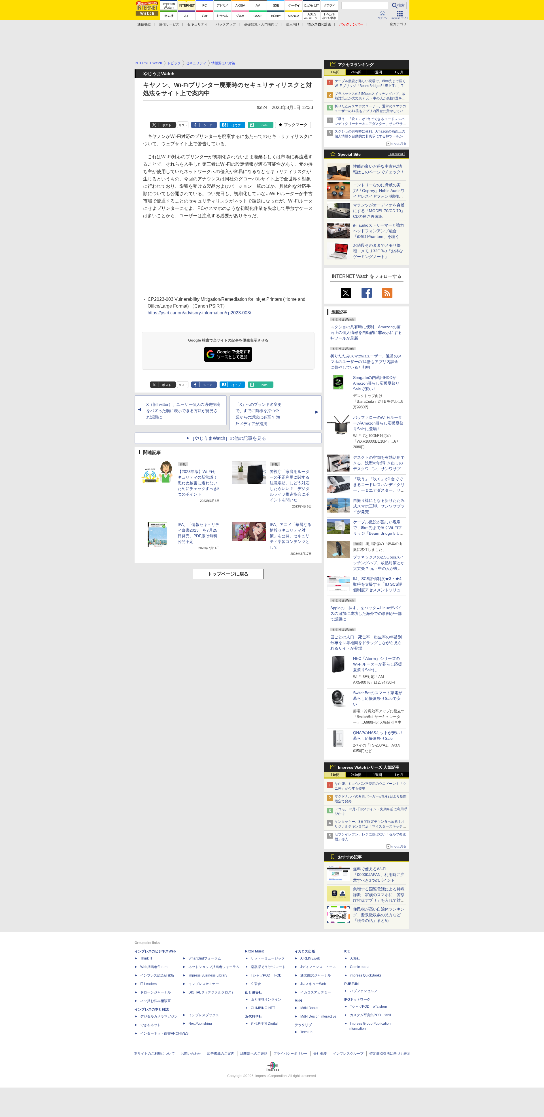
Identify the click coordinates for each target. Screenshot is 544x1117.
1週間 (377, 72)
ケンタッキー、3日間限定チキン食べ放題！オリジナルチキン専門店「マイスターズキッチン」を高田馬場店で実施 (370, 826)
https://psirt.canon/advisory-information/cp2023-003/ (199, 312)
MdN (298, 1001)
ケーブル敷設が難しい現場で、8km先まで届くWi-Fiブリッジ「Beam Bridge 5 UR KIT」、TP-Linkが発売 (371, 86)
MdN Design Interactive (318, 1016)
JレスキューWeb (313, 984)
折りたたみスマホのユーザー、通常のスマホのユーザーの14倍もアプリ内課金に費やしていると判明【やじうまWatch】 (371, 111)
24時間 (356, 72)
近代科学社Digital (264, 1024)
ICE (347, 951)
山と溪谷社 (253, 992)
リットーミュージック (268, 958)
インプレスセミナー (203, 984)
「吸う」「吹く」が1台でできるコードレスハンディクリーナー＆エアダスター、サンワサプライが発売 (370, 124)
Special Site (349, 154)
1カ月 (398, 72)
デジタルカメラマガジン (159, 1016)
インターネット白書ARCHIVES (164, 1033)
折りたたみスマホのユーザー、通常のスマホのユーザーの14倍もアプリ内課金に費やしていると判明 (366, 362)
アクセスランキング (356, 64)
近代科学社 (253, 1016)
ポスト (166, 125)
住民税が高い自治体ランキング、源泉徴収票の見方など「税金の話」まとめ (379, 915)
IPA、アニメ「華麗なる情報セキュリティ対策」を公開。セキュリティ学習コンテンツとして (290, 535)
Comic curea (359, 967)
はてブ (236, 125)
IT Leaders (148, 984)
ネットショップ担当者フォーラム (213, 967)
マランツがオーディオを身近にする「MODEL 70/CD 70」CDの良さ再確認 (379, 211)
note (264, 125)
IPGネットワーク (357, 999)
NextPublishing (200, 1024)
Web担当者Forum (153, 967)
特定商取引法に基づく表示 (389, 1054)
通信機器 (144, 24)
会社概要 (320, 1054)
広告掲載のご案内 (220, 1054)
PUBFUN (351, 984)
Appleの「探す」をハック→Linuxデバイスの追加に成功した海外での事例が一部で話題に (366, 613)
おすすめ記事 (350, 857)
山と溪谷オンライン (266, 999)
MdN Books (309, 1008)
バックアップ (226, 24)
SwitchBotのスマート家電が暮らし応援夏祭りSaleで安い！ (377, 698)
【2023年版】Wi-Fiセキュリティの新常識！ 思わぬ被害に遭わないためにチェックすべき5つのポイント (199, 482)
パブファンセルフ (363, 991)
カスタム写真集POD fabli (370, 1015)
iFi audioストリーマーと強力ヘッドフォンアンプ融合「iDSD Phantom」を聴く (378, 231)
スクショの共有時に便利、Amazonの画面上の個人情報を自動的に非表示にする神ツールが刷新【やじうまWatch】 (370, 136)
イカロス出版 (305, 951)
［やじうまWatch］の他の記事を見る (228, 438)
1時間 (335, 72)
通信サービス (169, 24)
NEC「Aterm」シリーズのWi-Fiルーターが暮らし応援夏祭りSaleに (377, 664)
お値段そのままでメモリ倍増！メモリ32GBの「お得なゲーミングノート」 (378, 251)
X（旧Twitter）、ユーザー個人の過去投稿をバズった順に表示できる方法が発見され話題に (183, 411)
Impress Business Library (207, 975)
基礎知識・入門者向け (261, 24)
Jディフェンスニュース (318, 967)
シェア (207, 125)
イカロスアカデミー (315, 992)
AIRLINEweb (310, 958)
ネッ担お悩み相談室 (155, 1001)
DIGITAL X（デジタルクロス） (211, 992)
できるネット (150, 1025)
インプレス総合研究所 (157, 975)
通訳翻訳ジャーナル (315, 975)
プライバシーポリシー (290, 1054)
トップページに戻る (228, 574)
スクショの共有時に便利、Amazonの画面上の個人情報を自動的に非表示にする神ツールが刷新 (366, 332)
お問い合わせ (191, 1054)
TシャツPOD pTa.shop (368, 1007)
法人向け (292, 24)
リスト (183, 125)
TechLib (306, 1032)
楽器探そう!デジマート (268, 967)
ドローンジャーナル (155, 992)
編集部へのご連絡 (253, 1054)
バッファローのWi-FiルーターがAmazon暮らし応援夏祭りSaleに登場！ (378, 423)
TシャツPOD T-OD (266, 975)
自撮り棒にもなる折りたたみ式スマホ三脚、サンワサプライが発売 (379, 506)
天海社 (355, 958)
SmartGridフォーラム (204, 958)
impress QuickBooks (365, 975)
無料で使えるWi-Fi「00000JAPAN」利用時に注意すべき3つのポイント (378, 874)
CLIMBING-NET (263, 1008)
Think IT (146, 958)
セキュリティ (197, 24)
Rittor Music (255, 951)
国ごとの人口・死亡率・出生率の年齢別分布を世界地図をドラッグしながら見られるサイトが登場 (366, 643)
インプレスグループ (348, 1054)
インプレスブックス (203, 1015)
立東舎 (256, 984)
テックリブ (303, 1025)
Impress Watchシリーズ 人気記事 (368, 767)
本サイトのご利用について (154, 1054)
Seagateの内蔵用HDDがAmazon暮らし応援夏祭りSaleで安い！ (376, 383)
